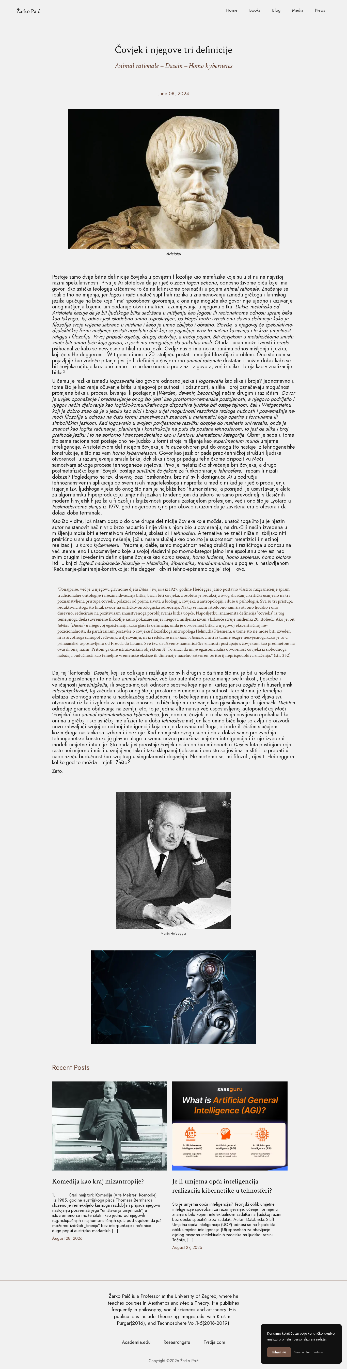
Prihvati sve (279, 1352)
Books (254, 10)
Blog (276, 10)
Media (297, 10)
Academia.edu (136, 1342)
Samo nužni (302, 1352)
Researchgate (177, 1342)
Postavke (318, 1352)
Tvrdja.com (214, 1342)
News (320, 10)
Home (232, 10)
